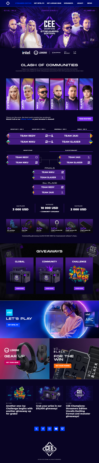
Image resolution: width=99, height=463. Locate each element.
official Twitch (26, 119)
